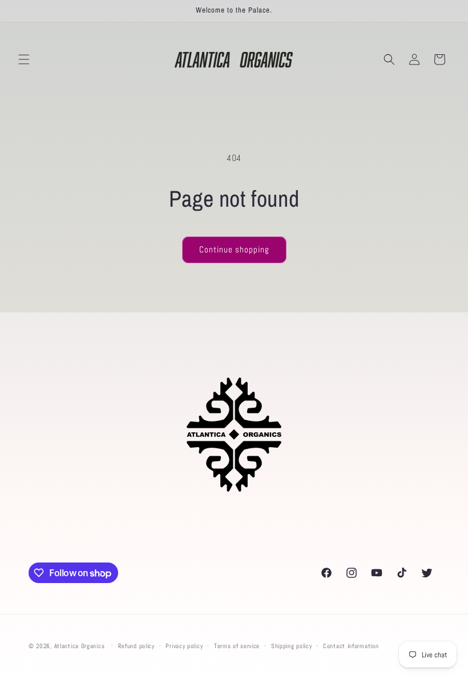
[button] (24, 59)
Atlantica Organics (79, 646)
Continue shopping (234, 249)
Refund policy (136, 646)
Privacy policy (184, 646)
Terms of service (237, 646)
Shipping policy (291, 646)
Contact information (350, 646)
